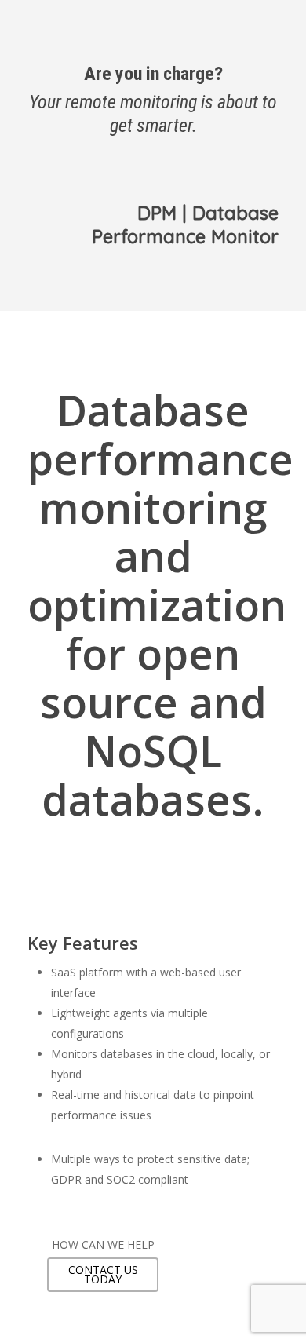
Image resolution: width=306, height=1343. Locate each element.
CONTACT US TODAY (103, 1274)
